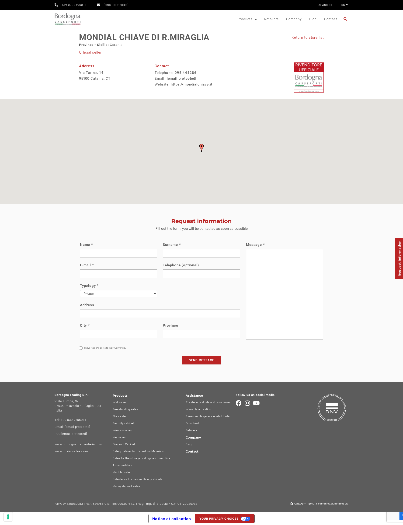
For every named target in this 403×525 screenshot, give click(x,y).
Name (86, 245)
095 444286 (185, 73)
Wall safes (120, 402)
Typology (89, 286)
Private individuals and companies (208, 402)
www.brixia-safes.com (71, 451)
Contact (330, 19)
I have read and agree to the (105, 348)
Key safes (119, 437)
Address (87, 305)
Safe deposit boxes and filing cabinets (138, 479)
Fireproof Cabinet (124, 444)
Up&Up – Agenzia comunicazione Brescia (321, 503)
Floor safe (119, 416)
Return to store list (308, 37)
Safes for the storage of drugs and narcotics (141, 458)
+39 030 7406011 (73, 420)
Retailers (271, 19)
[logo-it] (67, 19)
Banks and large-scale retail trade (207, 416)
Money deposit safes (126, 486)
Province (170, 325)
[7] (8, 516)
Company (294, 19)
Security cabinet (123, 423)
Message (255, 245)
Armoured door (122, 465)
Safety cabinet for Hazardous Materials (138, 451)
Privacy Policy (119, 348)
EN (343, 5)
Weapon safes (122, 430)
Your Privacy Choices (219, 518)
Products (245, 19)
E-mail (87, 265)
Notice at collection (171, 518)
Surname (172, 245)
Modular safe (121, 472)
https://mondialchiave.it (191, 84)
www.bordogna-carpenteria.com (78, 444)
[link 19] (346, 19)
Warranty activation (198, 409)
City (85, 325)
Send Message (201, 360)
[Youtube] (256, 403)
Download (325, 5)
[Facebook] (239, 403)
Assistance (194, 395)
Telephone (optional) (181, 265)
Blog (313, 19)
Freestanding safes (125, 409)
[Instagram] (247, 403)
